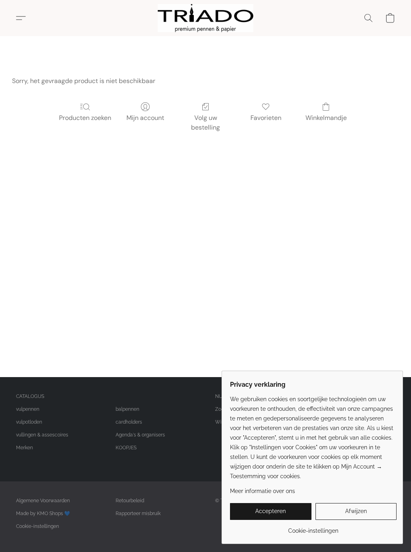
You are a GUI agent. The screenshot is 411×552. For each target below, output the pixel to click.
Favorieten (265, 118)
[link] (313, 528)
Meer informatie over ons (262, 491)
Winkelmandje (326, 118)
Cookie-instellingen (37, 526)
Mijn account (145, 118)
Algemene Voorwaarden (43, 500)
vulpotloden (29, 422)
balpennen (127, 409)
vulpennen (27, 409)
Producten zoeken (85, 118)
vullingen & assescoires (42, 435)
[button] (205, 18)
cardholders (129, 422)
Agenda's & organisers (140, 435)
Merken (24, 448)
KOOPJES (126, 448)
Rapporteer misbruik (138, 513)
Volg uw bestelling (205, 123)
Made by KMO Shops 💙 (43, 513)
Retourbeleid (130, 500)
